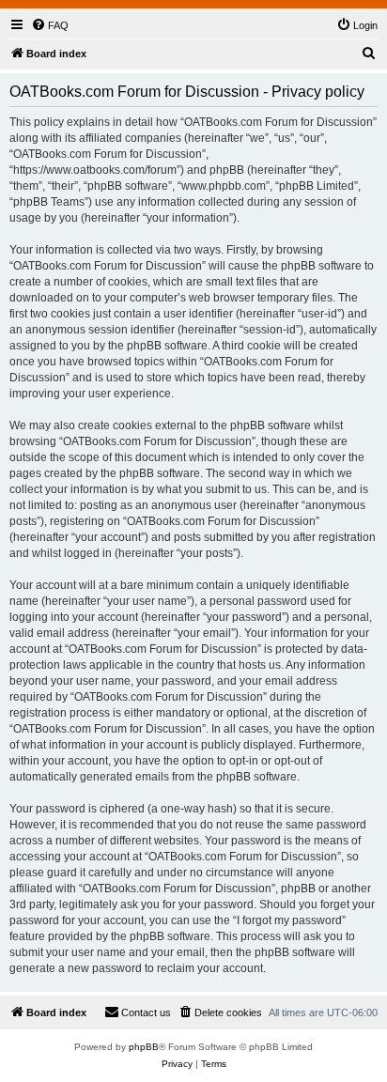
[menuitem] (50, 25)
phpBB (144, 1047)
